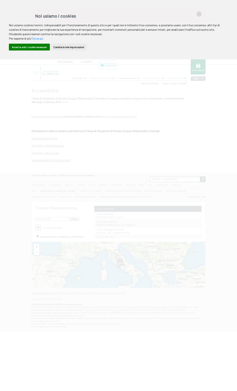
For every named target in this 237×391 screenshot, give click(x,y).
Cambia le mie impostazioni (69, 47)
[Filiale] (113, 256)
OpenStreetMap (184, 286)
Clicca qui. (37, 38)
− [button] (37, 252)
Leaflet (167, 286)
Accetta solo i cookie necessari (29, 47)
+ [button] (37, 246)
